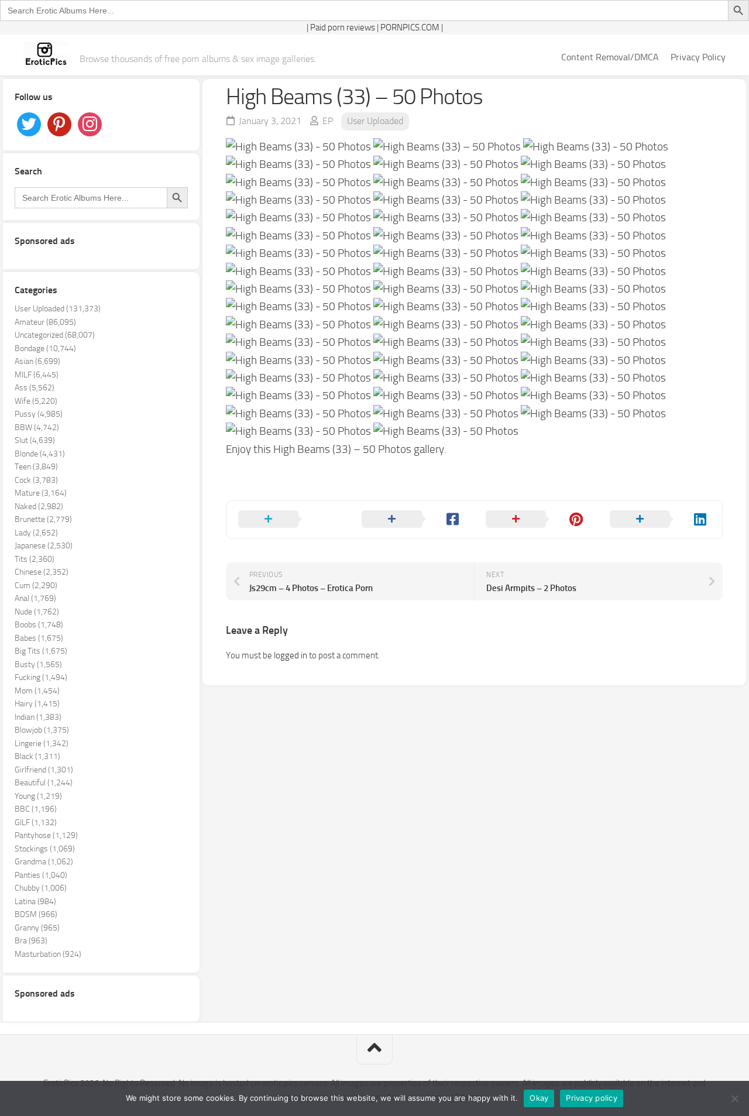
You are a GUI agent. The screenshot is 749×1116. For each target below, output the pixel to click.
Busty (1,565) (38, 664)
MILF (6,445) (37, 375)
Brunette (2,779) (43, 519)
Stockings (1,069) (45, 849)
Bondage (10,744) (45, 348)
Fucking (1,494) (41, 677)
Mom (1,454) (37, 691)
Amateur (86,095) (45, 322)
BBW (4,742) (37, 427)
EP (327, 120)
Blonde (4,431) (40, 454)
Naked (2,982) (39, 506)
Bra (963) (31, 941)
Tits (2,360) (34, 559)
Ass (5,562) (34, 388)
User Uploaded (375, 120)
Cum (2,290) (36, 585)
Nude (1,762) (37, 612)
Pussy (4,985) (39, 414)
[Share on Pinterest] (536, 519)
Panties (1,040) (41, 875)
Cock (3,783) (36, 480)
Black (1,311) (37, 756)
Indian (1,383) (38, 717)
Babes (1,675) (39, 638)
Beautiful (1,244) (44, 783)
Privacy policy (591, 1098)
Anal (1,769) (35, 598)
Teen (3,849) (36, 467)
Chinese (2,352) (41, 572)
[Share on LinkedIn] (660, 519)
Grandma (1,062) (44, 862)
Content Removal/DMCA (610, 57)
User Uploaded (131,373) (58, 309)
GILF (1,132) (36, 822)
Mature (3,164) (41, 493)
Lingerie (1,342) (41, 743)
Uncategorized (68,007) (55, 335)
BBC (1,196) (36, 809)
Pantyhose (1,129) (46, 835)
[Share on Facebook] (412, 519)
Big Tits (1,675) (41, 651)
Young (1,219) (38, 796)
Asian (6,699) (37, 361)
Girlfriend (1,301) (44, 770)
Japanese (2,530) (44, 546)
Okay (539, 1098)
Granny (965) (37, 928)
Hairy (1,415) (37, 704)
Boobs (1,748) (39, 625)
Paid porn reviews (342, 27)
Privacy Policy (698, 57)
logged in (290, 655)
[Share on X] (288, 519)
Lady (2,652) (36, 533)
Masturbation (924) (48, 954)
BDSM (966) (36, 914)
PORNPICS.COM (409, 27)
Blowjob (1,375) (42, 730)
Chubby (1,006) (41, 888)
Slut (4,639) (35, 440)
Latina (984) (35, 901)
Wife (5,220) (36, 401)
